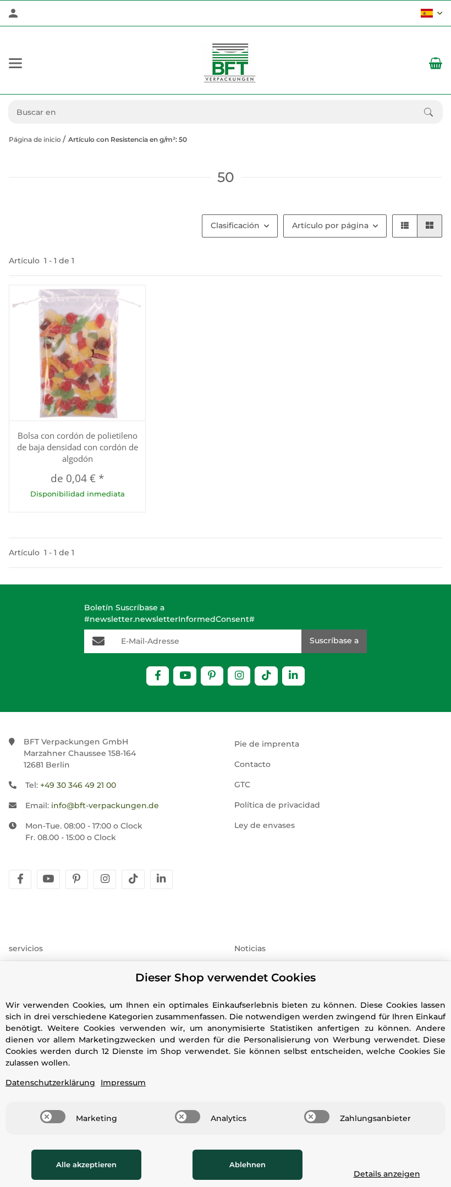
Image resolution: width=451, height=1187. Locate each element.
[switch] (52, 1116)
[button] (431, 13)
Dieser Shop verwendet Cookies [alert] (225, 977)
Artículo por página (330, 225)
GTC (242, 785)
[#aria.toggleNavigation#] (15, 63)
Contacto (252, 764)
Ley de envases (264, 825)
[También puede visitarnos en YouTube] (184, 676)
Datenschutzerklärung (50, 1082)
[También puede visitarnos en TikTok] (266, 676)
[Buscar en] (433, 112)
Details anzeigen (387, 1174)
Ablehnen (247, 1164)
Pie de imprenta (266, 744)
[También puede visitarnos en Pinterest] (212, 676)
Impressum (123, 1082)
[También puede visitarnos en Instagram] (239, 676)
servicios (26, 948)
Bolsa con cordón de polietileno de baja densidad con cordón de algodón (77, 447)
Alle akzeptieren (86, 1164)
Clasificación (235, 225)
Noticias (250, 948)
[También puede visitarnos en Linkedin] (293, 676)
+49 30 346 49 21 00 (78, 785)
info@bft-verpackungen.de (105, 805)
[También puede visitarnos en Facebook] (157, 676)
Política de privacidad (277, 805)
